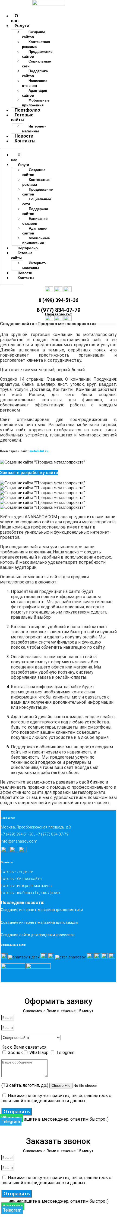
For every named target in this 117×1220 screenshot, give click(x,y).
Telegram (65, 1052)
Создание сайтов (33, 34)
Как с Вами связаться (23, 1047)
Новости (24, 136)
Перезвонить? (58, 314)
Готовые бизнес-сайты (21, 878)
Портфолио (27, 110)
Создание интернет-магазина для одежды (39, 922)
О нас (14, 18)
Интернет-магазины (34, 128)
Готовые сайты (22, 117)
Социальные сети (36, 63)
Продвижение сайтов (37, 54)
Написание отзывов (34, 83)
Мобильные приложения (35, 102)
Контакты (25, 141)
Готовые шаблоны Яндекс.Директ (31, 892)
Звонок (15, 1052)
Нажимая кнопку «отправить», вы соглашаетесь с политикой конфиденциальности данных (56, 1098)
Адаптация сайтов (34, 93)
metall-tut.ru (38, 451)
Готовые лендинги (17, 871)
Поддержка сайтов (35, 73)
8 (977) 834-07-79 (58, 310)
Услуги (22, 25)
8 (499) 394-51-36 (58, 300)
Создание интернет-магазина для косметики (42, 910)
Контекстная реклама (36, 44)
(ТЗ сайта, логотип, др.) (25, 1085)
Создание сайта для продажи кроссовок (38, 935)
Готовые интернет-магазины (26, 885)
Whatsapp (39, 1052)
